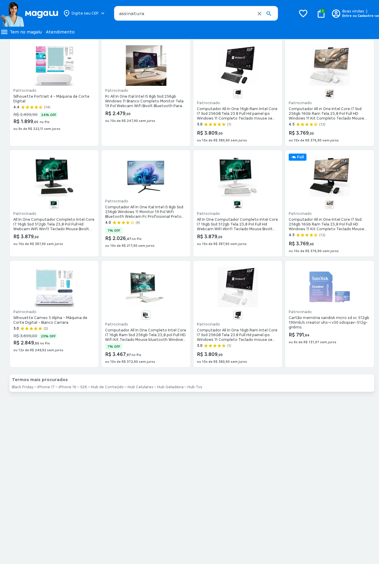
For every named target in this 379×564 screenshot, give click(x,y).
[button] (259, 13)
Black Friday (22, 387)
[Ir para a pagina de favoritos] (303, 13)
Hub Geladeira (170, 387)
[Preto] (329, 93)
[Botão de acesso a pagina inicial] (29, 13)
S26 (83, 387)
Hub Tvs (194, 387)
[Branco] (237, 93)
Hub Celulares (140, 387)
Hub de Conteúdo (107, 387)
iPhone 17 (46, 387)
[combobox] (196, 13)
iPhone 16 (67, 387)
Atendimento (60, 32)
